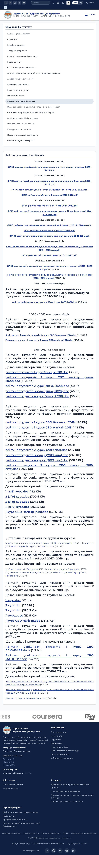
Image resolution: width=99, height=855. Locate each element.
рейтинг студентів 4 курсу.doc (25, 572)
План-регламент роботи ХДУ (65, 751)
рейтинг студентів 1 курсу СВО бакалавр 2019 (40, 422)
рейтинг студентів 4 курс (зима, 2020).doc (37, 396)
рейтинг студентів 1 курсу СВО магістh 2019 (38, 427)
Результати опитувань (18, 90)
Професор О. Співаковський (17, 751)
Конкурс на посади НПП (19, 129)
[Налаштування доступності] (68, 3)
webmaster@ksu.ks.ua (13, 773)
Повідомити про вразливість (84, 833)
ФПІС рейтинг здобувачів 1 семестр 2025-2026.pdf (49, 195)
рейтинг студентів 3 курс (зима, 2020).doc (37, 391)
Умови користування (51, 833)
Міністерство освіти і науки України (20, 812)
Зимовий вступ (10, 788)
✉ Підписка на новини (62, 758)
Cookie (66, 833)
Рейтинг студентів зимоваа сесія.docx (26, 698)
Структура (12, 39)
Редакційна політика (11, 833)
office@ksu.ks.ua (33, 851)
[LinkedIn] (6, 3)
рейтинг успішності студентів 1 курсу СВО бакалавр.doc (38, 543)
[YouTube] (24, 3)
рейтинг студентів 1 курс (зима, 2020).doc (36, 372)
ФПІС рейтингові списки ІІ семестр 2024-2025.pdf (49, 206)
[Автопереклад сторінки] (63, 2)
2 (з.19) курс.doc (17, 496)
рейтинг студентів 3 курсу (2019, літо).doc (36, 455)
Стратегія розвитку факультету (22, 56)
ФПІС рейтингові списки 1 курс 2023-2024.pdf (49, 230)
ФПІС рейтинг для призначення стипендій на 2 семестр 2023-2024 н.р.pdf (49, 225)
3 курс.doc (13, 610)
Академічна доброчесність (20, 79)
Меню (92, 14)
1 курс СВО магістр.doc (22, 620)
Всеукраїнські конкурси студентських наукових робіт (33, 107)
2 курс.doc (13, 605)
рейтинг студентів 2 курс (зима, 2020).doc (37, 386)
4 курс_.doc (14, 615)
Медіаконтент (14, 62)
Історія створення (16, 45)
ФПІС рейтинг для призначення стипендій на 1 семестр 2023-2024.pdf (49, 236)
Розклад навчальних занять (21, 124)
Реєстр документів (60, 754)
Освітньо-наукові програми (20, 141)
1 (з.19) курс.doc (16, 491)
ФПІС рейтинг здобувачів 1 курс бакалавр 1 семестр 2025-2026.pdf (49, 190)
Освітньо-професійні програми (22, 118)
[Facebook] (19, 3)
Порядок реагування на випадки (67, 801)
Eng (80, 3)
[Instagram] (15, 3)
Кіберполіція (9, 816)
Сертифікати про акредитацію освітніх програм (30, 112)
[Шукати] (52, 3)
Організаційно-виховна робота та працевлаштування (33, 73)
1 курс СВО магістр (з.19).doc (26, 512)
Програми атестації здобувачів (22, 135)
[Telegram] (10, 3)
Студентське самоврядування (65, 791)
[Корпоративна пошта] (58, 2)
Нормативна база (59, 747)
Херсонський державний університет (55, 838)
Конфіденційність (31, 833)
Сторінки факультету (18, 26)
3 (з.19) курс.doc (17, 501)
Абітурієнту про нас (17, 51)
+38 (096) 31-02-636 (79, 844)
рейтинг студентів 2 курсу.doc (22, 569)
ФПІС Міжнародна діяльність (21, 67)
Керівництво (57, 736)
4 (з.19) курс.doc (17, 507)
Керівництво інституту (18, 34)
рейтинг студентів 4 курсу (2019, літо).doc (36, 460)
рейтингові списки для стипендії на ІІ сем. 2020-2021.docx (44, 302)
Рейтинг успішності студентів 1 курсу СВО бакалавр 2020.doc (41, 335)
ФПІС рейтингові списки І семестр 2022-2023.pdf (49, 255)
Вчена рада (56, 743)
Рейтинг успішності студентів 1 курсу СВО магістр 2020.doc (39, 340)
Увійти (91, 3)
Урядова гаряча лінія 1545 (15, 819)
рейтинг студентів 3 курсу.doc (63, 569)
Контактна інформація (18, 84)
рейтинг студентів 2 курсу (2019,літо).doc (36, 450)
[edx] (86, 717)
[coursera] (44, 717)
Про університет (59, 732)
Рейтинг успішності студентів (22, 101)
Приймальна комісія (13, 785)
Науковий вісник (15, 95)
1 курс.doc (12, 600)
